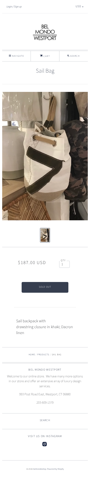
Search (45, 420)
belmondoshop (39, 469)
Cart (46, 56)
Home (32, 354)
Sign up (18, 7)
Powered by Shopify (55, 469)
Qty (63, 260)
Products (43, 354)
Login (9, 7)
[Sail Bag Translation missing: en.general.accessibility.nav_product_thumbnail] (45, 235)
